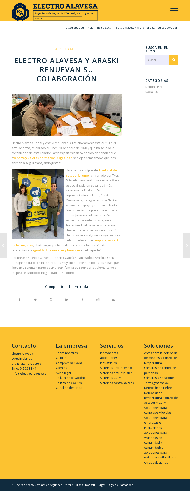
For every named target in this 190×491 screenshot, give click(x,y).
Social (149, 92)
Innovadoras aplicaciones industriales (109, 358)
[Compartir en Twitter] (35, 300)
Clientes (61, 368)
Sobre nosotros (67, 353)
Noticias (150, 87)
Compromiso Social (69, 363)
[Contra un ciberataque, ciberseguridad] (186, 245)
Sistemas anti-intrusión (116, 373)
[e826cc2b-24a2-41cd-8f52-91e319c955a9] (67, 115)
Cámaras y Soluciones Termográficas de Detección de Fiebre (159, 383)
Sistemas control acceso (117, 383)
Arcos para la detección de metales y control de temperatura (160, 358)
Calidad (61, 358)
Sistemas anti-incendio (116, 368)
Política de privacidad (71, 378)
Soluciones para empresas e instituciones (155, 423)
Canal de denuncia (69, 388)
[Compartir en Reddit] (98, 300)
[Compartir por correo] (114, 300)
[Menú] (172, 10)
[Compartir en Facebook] (20, 300)
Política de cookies (69, 383)
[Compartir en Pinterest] (51, 300)
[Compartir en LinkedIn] (67, 300)
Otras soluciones (156, 462)
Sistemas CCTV (110, 378)
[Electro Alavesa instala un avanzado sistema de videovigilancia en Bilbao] (3, 245)
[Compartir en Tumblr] (82, 300)
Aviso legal (63, 373)
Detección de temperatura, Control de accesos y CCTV (161, 398)
